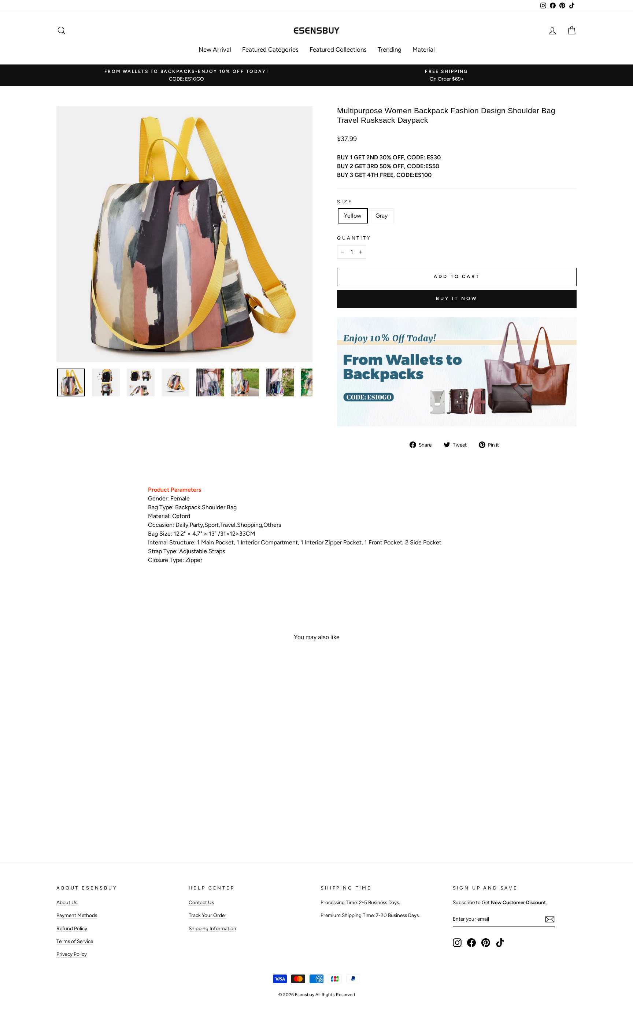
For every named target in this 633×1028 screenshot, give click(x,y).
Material (423, 49)
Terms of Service (74, 941)
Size (344, 201)
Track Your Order (207, 915)
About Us (66, 902)
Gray (381, 215)
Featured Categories (270, 49)
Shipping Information (212, 928)
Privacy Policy (71, 954)
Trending (389, 49)
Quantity (354, 238)
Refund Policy (71, 928)
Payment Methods (76, 915)
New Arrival (215, 49)
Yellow (353, 215)
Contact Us (201, 902)
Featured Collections (338, 49)
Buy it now (457, 298)
